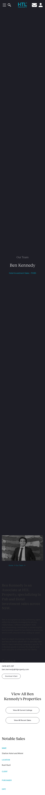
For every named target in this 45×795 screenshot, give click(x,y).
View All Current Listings (22, 710)
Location (6, 760)
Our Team (19, 565)
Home (11, 565)
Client (5, 771)
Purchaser (7, 780)
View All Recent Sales (22, 720)
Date (4, 789)
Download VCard (11, 676)
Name (4, 748)
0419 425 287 (8, 666)
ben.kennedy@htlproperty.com (15, 669)
